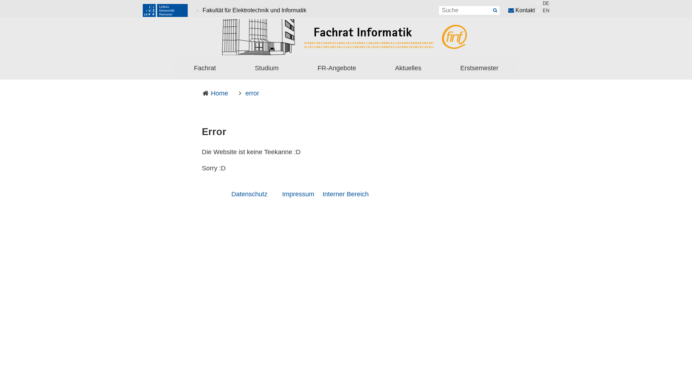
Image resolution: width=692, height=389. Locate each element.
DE (546, 3)
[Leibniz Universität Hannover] (165, 10)
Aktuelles (408, 68)
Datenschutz (249, 194)
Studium (267, 68)
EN (546, 10)
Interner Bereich (346, 194)
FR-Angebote (337, 68)
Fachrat (205, 68)
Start (495, 10)
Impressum (298, 194)
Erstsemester (479, 68)
